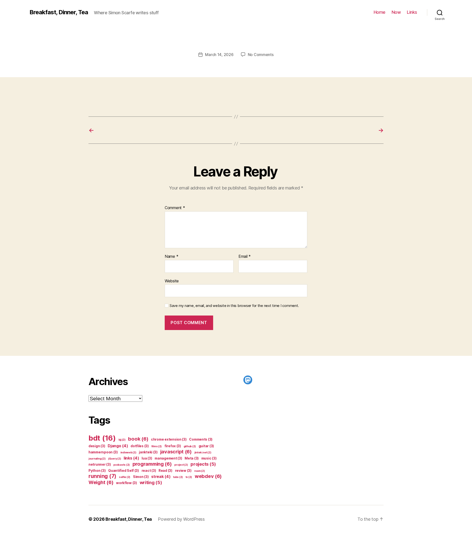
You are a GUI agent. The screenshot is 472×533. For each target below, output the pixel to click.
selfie (124, 477)
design (96, 446)
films (156, 446)
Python (96, 471)
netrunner (99, 464)
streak (160, 476)
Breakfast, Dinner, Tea (59, 12)
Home (379, 12)
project (181, 464)
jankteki (148, 452)
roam (199, 471)
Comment (175, 208)
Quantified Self (123, 471)
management (168, 458)
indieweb (128, 452)
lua (147, 458)
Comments (200, 439)
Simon (141, 477)
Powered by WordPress (181, 519)
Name (171, 256)
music (209, 458)
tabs (178, 477)
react (149, 471)
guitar (206, 446)
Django (118, 445)
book (138, 439)
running (102, 476)
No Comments (261, 54)
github (190, 446)
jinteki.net (202, 452)
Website (172, 280)
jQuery (114, 458)
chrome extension (169, 439)
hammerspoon (103, 452)
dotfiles (140, 446)
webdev (208, 476)
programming (152, 464)
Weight (100, 482)
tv (189, 477)
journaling (96, 458)
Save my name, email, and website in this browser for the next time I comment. (234, 305)
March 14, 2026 (219, 54)
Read (165, 471)
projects (203, 464)
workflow (126, 483)
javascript (176, 452)
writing (151, 482)
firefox (172, 446)
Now (396, 12)
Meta (192, 458)
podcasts (121, 464)
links (131, 458)
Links (412, 12)
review (183, 471)
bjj (122, 439)
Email (244, 256)
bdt (102, 438)
